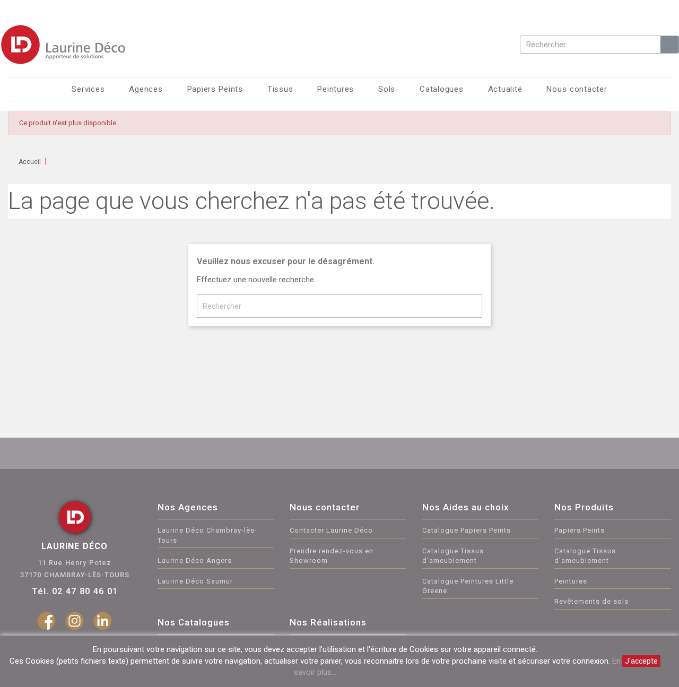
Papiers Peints (579, 530)
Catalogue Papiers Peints (466, 530)
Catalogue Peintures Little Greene (467, 586)
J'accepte (641, 661)
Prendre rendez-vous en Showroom (331, 556)
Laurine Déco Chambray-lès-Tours (207, 535)
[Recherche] (669, 44)
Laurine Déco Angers (195, 560)
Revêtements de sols (591, 601)
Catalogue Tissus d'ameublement (453, 556)
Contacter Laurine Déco (331, 530)
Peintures (570, 581)
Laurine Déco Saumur (195, 581)
